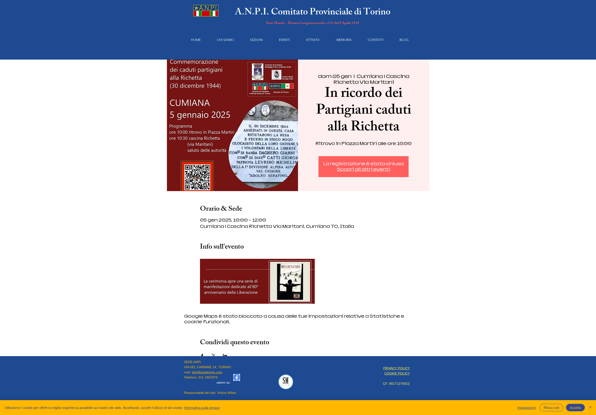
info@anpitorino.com (207, 372)
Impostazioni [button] (526, 407)
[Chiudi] (590, 407)
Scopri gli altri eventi (363, 169)
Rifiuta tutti (551, 407)
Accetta (575, 407)
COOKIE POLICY (397, 373)
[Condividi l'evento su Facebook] (202, 356)
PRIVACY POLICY (396, 368)
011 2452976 (208, 377)
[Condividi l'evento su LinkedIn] (225, 356)
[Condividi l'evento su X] (213, 356)
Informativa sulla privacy (202, 407)
